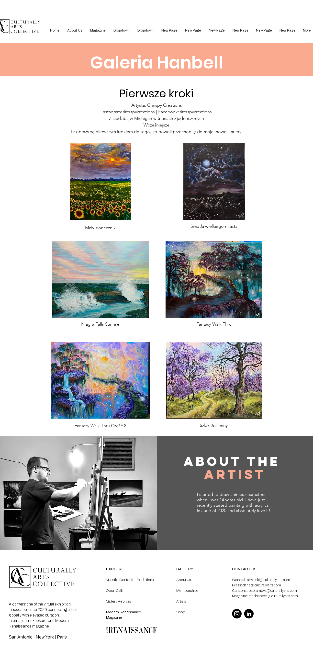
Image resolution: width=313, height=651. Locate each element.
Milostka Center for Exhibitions (130, 580)
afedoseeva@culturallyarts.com (273, 596)
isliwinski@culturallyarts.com (268, 580)
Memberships (187, 591)
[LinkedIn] (249, 613)
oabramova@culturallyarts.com (273, 591)
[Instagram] (237, 613)
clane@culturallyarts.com (262, 585)
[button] (122, 30)
